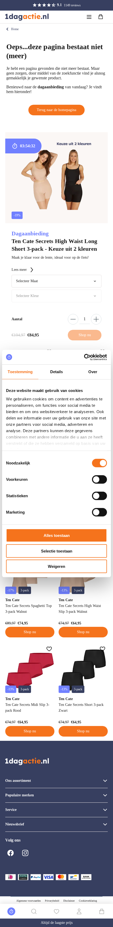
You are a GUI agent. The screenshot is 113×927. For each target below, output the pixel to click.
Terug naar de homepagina (56, 110)
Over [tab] (92, 371)
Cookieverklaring (88, 900)
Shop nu (30, 632)
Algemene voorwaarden (28, 900)
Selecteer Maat (27, 281)
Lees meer (19, 270)
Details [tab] (56, 371)
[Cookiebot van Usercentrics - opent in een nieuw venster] (84, 357)
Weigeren (56, 566)
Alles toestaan (57, 535)
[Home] (27, 17)
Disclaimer (69, 900)
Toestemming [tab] (20, 371)
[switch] (99, 479)
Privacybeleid (52, 900)
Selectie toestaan (56, 551)
